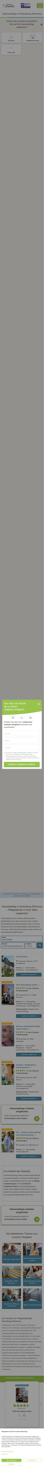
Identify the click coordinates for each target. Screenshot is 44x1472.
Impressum (5, 1454)
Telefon (8, 748)
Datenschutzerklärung (19, 752)
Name (7, 741)
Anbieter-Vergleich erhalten (21, 764)
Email (7, 733)
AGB (29, 752)
